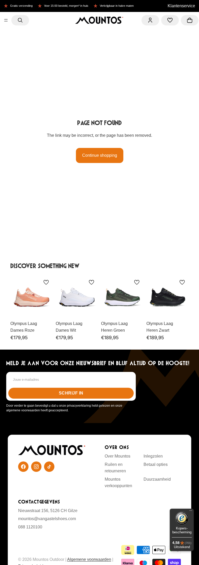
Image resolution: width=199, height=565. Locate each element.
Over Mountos (117, 456)
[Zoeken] (20, 20)
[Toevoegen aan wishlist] (46, 282)
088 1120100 (30, 527)
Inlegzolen (153, 456)
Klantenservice (181, 6)
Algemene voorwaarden (89, 559)
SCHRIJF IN (71, 393)
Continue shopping (99, 155)
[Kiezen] (44, 310)
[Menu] (6, 20)
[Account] (150, 20)
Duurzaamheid (157, 479)
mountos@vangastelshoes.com (47, 518)
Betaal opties (156, 464)
